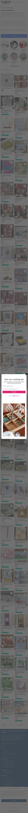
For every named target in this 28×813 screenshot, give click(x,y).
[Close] (26, 374)
